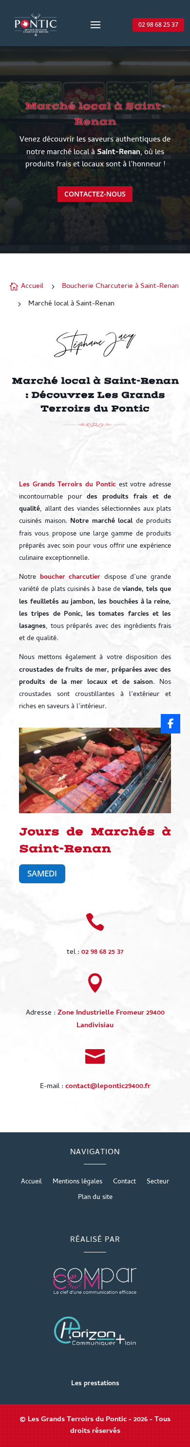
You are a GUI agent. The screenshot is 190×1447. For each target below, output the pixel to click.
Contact (124, 1183)
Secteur (158, 1183)
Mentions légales (77, 1183)
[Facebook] (170, 723)
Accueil (31, 1183)
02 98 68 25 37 (158, 24)
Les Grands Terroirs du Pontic (67, 485)
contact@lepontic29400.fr (108, 1086)
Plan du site (95, 1199)
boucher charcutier (70, 577)
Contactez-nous (95, 193)
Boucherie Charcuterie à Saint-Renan (120, 286)
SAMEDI (42, 873)
